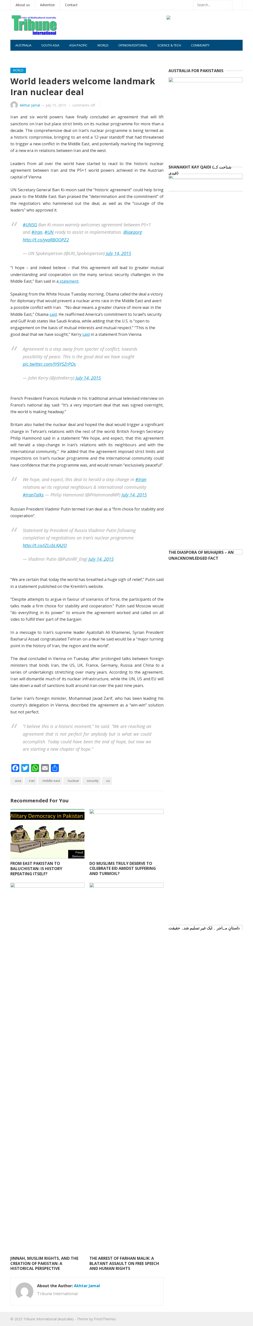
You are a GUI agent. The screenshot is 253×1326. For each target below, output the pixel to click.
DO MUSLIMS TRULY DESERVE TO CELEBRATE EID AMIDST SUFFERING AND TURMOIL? (122, 869)
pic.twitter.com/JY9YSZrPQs (49, 364)
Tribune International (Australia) (48, 1319)
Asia (18, 780)
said (53, 314)
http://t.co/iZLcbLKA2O (45, 545)
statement (69, 281)
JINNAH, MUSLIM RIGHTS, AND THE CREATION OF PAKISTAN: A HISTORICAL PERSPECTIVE (44, 1263)
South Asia (50, 45)
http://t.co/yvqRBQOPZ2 (46, 240)
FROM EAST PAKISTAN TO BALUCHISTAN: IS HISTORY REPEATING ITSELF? (36, 869)
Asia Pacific (78, 45)
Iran (32, 780)
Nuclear (73, 780)
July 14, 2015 (118, 253)
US (108, 780)
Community (200, 45)
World (102, 45)
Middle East (51, 780)
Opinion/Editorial (133, 45)
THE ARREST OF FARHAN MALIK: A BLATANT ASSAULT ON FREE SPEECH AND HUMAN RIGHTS (124, 1263)
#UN (49, 232)
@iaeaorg (132, 232)
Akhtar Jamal (30, 105)
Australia (23, 45)
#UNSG (30, 225)
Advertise (47, 4)
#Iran (36, 232)
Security (93, 780)
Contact (71, 4)
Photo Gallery (27, 56)
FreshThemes (105, 1319)
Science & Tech (169, 45)
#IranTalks (33, 495)
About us (23, 4)
